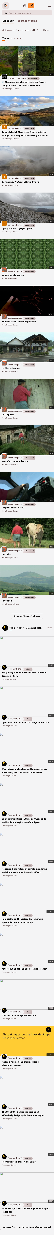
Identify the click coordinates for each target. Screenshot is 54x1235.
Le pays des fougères (13, 275)
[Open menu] (49, 6)
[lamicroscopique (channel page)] (4, 269)
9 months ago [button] (7, 278)
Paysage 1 (7, 600)
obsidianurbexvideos (17, 78)
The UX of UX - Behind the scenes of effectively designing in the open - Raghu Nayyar (23, 1113)
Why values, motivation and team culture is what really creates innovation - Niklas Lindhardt (24, 770)
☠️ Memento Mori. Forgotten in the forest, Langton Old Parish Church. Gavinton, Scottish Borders (24, 83)
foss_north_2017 (15, 669)
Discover (8, 21)
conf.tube (28, 669)
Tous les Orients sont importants (19, 321)
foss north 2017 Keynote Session (19, 1015)
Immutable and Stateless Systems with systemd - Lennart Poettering (22, 920)
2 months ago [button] (7, 89)
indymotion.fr (29, 272)
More (46, 30)
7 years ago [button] (6, 679)
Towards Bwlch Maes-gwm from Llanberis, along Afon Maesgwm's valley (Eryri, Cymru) (25, 134)
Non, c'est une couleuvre (15, 461)
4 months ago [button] (7, 139)
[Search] (6, 12)
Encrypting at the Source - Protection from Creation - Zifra (24, 674)
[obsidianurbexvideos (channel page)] (4, 76)
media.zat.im (29, 129)
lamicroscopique (15, 271)
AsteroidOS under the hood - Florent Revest (24, 968)
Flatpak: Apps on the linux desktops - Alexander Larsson (21, 1063)
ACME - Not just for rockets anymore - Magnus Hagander (26, 1210)
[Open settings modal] (25, 6)
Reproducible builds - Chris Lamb (19, 1161)
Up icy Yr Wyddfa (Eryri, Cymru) (17, 228)
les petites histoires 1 (13, 507)
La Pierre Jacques (11, 368)
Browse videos (27, 21)
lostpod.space (33, 79)
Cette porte (8, 414)
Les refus (6, 554)
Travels (19, 30)
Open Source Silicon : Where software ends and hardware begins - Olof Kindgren (24, 820)
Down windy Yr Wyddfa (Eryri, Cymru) (21, 182)
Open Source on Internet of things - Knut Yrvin (25, 722)
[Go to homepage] (6, 5)
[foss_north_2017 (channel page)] (4, 667)
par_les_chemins (15, 128)
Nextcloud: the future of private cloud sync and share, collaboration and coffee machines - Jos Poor (24, 870)
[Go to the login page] (31, 5)
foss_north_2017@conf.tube (38, 30)
